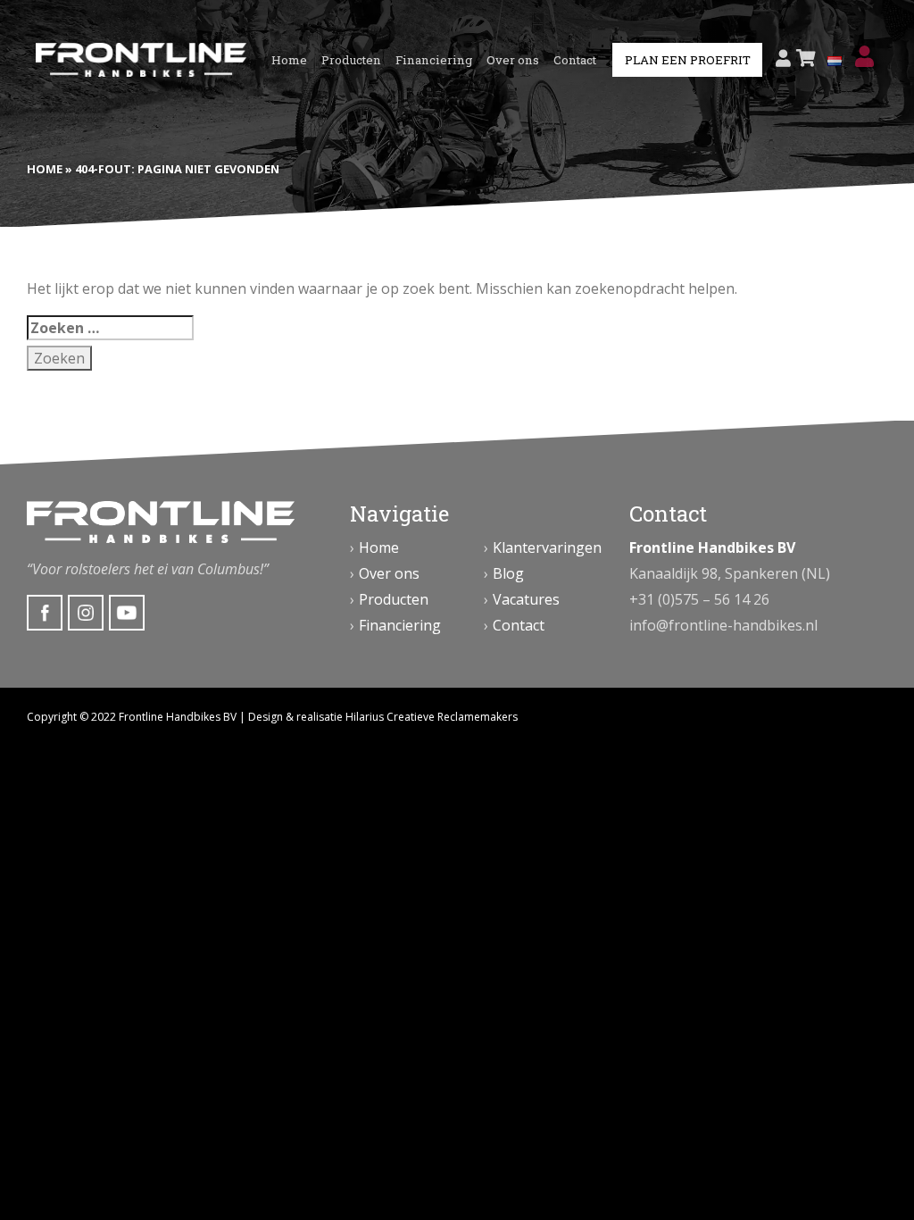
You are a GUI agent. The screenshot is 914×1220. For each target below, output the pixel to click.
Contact (574, 60)
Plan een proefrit (688, 60)
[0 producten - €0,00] (806, 58)
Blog (508, 573)
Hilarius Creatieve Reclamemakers (431, 716)
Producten (351, 60)
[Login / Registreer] (783, 58)
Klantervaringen (547, 547)
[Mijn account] (864, 56)
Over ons (512, 60)
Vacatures (526, 599)
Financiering (433, 60)
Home (289, 60)
